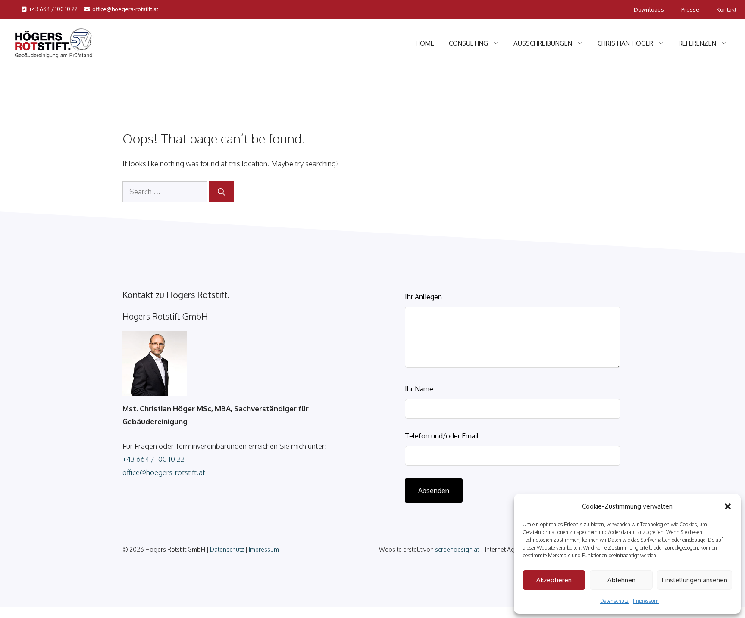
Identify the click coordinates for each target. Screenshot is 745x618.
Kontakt (726, 9)
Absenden (433, 490)
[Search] (221, 191)
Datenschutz (614, 601)
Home (425, 43)
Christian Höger (625, 43)
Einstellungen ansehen (694, 580)
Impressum (646, 601)
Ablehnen (621, 580)
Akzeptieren (554, 580)
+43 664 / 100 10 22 (53, 9)
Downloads (649, 9)
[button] (727, 506)
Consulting (468, 43)
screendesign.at (457, 549)
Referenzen (697, 43)
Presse (690, 9)
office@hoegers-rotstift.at (125, 9)
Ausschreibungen (542, 43)
